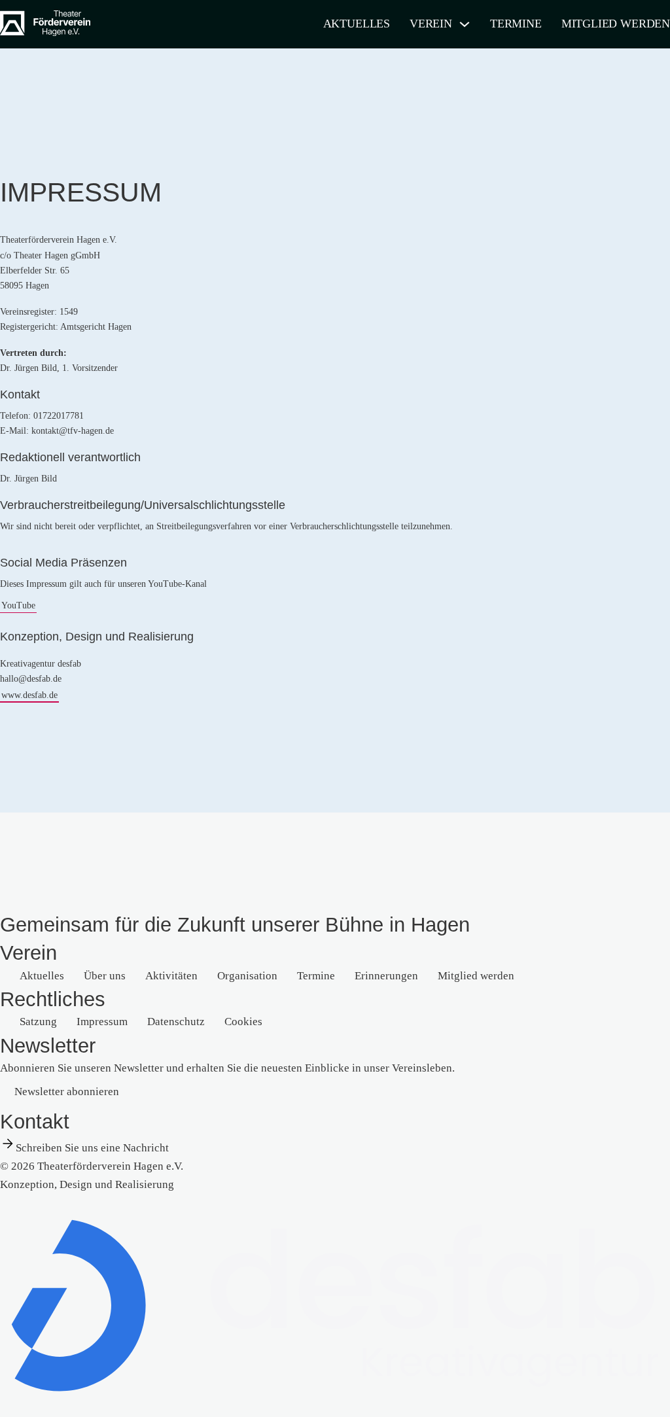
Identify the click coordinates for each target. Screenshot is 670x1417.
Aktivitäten (171, 976)
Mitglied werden (615, 23)
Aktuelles (356, 23)
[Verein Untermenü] (464, 24)
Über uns (105, 976)
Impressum (102, 1021)
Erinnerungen (386, 976)
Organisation (247, 976)
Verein (431, 23)
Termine (516, 23)
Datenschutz (176, 1021)
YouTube (18, 605)
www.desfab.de (29, 695)
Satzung (38, 1021)
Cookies (243, 1021)
